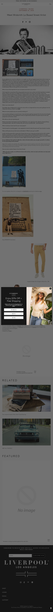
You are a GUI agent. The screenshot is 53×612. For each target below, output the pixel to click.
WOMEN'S (13, 309)
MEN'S (14, 313)
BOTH (13, 317)
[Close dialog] (50, 289)
